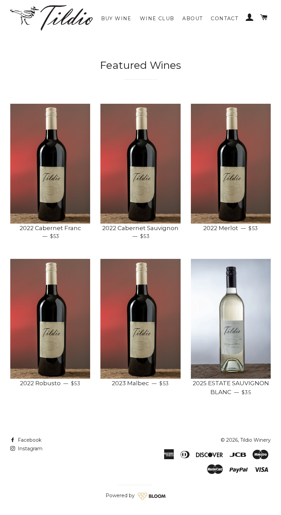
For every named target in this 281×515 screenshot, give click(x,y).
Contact (224, 18)
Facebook (28, 440)
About (192, 18)
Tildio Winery (255, 440)
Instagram (29, 448)
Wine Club (157, 18)
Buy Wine (116, 18)
